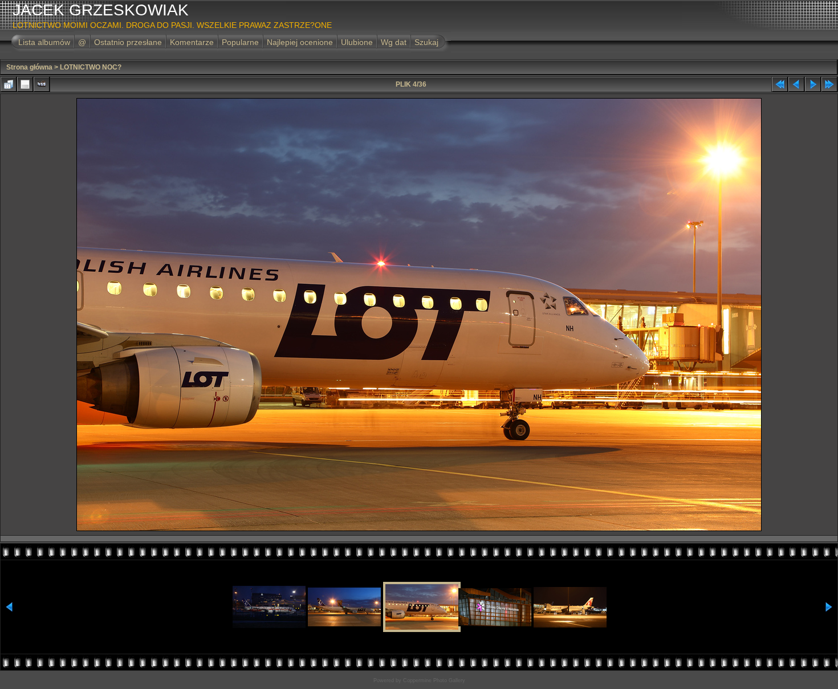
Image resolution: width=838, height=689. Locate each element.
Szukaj (426, 42)
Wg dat (393, 42)
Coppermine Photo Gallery (434, 680)
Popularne (240, 42)
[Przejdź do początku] (780, 84)
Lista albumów (44, 42)
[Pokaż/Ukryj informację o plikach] (25, 84)
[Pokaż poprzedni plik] (796, 84)
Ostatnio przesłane (128, 42)
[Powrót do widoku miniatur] (9, 84)
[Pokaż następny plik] (813, 84)
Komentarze (192, 42)
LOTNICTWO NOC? (90, 67)
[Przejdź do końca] (829, 84)
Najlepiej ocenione (300, 42)
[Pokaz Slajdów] (42, 84)
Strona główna (29, 67)
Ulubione (357, 42)
